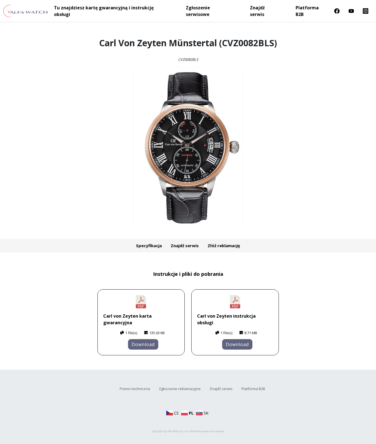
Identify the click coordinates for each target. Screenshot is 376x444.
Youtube (351, 11)
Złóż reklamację (224, 245)
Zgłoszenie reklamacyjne (180, 388)
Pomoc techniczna (135, 388)
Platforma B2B (307, 11)
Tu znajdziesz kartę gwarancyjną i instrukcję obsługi (104, 11)
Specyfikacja (149, 245)
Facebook (337, 11)
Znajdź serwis (257, 11)
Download (143, 344)
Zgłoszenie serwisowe (198, 11)
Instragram (365, 11)
